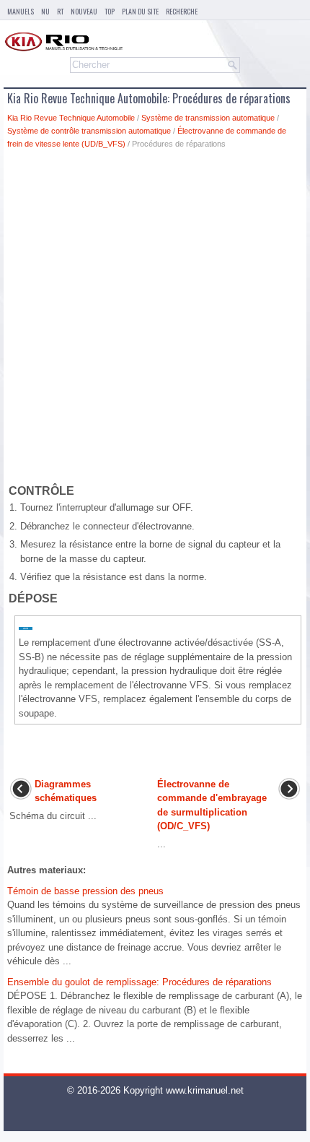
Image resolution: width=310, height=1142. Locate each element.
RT (60, 11)
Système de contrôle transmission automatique (89, 130)
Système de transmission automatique (208, 117)
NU (45, 11)
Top (110, 11)
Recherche (182, 11)
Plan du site (140, 11)
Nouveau (84, 11)
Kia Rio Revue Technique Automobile (71, 117)
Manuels (20, 11)
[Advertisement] (155, 319)
